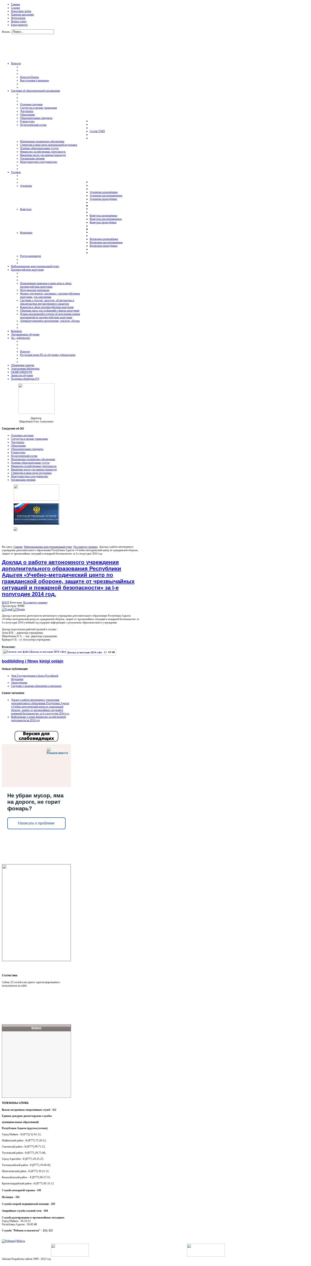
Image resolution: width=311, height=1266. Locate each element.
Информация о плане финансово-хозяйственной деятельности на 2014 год (38, 718)
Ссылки (15, 7)
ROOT (5, 602)
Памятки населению (22, 14)
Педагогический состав (24, 455)
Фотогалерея (18, 18)
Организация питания (23, 479)
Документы (17, 442)
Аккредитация (19, 682)
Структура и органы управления (29, 438)
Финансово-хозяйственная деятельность (33, 466)
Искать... (7, 31)
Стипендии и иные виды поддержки (31, 473)
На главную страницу (86, 546)
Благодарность (19, 24)
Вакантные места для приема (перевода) (34, 469)
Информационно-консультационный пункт (48, 546)
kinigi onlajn (51, 661)
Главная (15, 4)
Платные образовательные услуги (30, 462)
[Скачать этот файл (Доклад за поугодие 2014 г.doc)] (35, 652)
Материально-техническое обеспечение (33, 459)
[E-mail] (7, 609)
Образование (18, 445)
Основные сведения (22, 435)
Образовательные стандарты (27, 449)
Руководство (18, 452)
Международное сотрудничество (29, 476)
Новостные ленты (21, 11)
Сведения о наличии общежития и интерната (36, 686)
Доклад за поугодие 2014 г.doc (84, 652)
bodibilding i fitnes (20, 661)
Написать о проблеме (36, 823)
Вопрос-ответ (18, 21)
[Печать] (19, 609)
